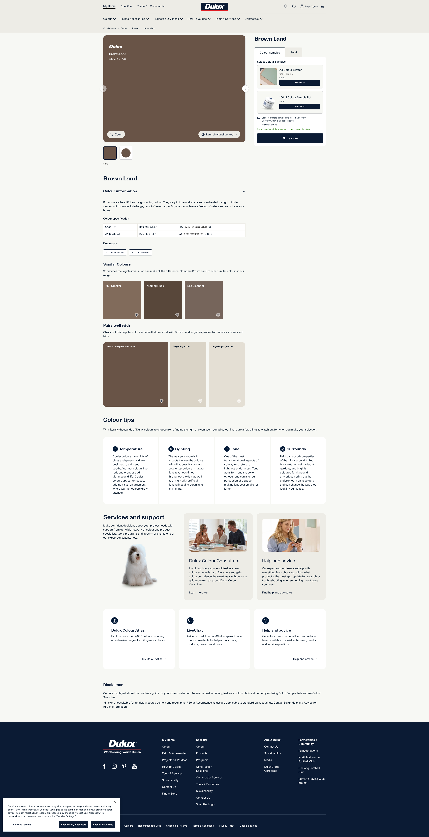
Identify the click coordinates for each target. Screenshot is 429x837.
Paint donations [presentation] (308, 750)
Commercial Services (209, 777)
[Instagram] (114, 766)
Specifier (126, 6)
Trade (141, 6)
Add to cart (300, 82)
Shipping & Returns (176, 825)
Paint (294, 52)
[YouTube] (134, 766)
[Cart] (322, 6)
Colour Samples (270, 52)
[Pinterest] (124, 766)
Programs (202, 760)
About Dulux (272, 740)
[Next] (245, 88)
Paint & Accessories (174, 753)
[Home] (105, 28)
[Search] (286, 6)
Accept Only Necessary (73, 824)
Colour (166, 746)
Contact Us (169, 786)
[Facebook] (104, 766)
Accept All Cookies (103, 824)
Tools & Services (172, 773)
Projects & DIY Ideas (174, 760)
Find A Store (169, 793)
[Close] (114, 801)
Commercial (157, 6)
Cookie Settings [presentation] (248, 825)
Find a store (290, 138)
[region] (61, 815)
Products (201, 753)
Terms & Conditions (203, 825)
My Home (109, 6)
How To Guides (171, 766)
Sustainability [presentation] (170, 780)
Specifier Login (205, 804)
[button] (116, 134)
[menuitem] (110, 19)
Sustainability (204, 791)
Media (268, 760)
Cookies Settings (22, 824)
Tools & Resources (207, 784)
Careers (128, 825)
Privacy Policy (226, 825)
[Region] (294, 6)
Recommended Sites (149, 825)
